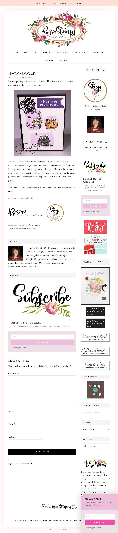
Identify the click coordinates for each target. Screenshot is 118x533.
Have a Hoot (31, 228)
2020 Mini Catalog (24, 225)
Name (11, 411)
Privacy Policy (62, 530)
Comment (13, 373)
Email (11, 424)
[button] (73, 58)
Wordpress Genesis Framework (65, 521)
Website (12, 437)
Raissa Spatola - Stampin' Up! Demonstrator (59, 29)
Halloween (36, 225)
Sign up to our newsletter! (20, 463)
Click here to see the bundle (20, 198)
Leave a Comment (29, 77)
